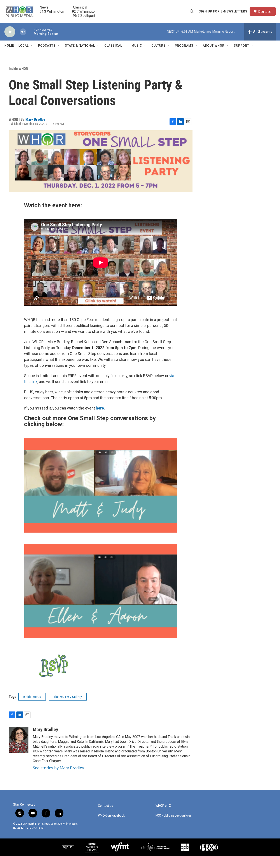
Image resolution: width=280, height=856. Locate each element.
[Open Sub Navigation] (32, 45)
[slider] (30, 31)
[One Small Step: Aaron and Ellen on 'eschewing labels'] (100, 591)
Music (136, 45)
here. (100, 408)
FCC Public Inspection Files (174, 815)
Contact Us (105, 805)
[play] (9, 31)
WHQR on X (163, 805)
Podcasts (47, 45)
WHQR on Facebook (111, 815)
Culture (158, 45)
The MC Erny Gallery (68, 697)
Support (241, 45)
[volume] (23, 32)
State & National (80, 45)
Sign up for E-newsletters (223, 11)
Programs (184, 45)
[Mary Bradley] (18, 740)
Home (9, 45)
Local (23, 45)
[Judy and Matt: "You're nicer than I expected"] (100, 485)
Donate (264, 11)
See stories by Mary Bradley (58, 767)
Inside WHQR (18, 68)
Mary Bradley (35, 119)
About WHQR (213, 45)
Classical (113, 45)
